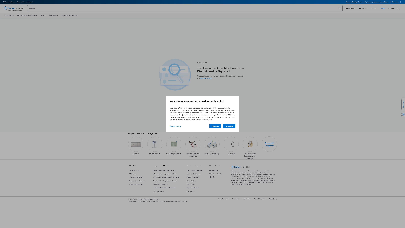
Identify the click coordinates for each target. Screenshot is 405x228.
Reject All (215, 126)
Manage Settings (175, 126)
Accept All (229, 126)
